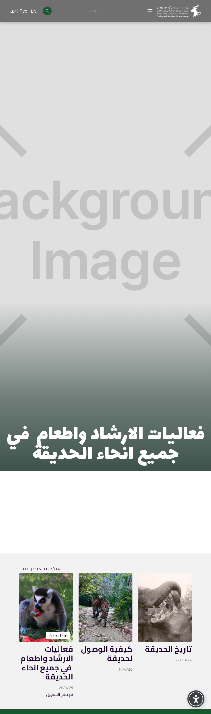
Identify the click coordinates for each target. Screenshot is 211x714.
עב (13, 11)
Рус (23, 11)
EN (33, 11)
